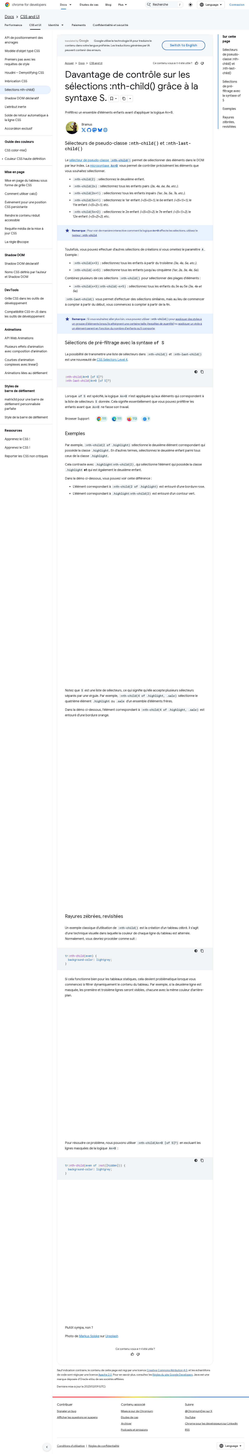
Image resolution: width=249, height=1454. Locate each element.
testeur (84, 235)
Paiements (79, 25)
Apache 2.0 (105, 1374)
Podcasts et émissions (134, 1429)
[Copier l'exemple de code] (202, 372)
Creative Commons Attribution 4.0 (167, 1370)
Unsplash (111, 1336)
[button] (25, 159)
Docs (63, 4)
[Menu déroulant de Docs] (71, 4)
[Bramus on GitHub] (89, 131)
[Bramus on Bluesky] (100, 131)
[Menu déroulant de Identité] (63, 25)
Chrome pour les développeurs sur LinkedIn (211, 1423)
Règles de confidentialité (104, 1445)
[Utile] (196, 63)
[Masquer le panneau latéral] (47, 1447)
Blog (108, 4)
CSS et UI (35, 25)
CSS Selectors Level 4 (112, 360)
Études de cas (89, 4)
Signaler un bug (66, 1411)
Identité (53, 25)
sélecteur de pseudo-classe (100, 160)
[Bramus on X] (84, 131)
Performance (13, 25)
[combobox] (164, 4)
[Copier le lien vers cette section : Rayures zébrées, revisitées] (127, 916)
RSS (187, 1429)
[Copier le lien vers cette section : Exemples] (89, 434)
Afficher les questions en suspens (77, 1417)
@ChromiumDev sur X (198, 1411)
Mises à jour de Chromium (137, 1411)
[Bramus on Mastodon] (94, 131)
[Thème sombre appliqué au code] (196, 372)
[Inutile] (202, 63)
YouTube (190, 1417)
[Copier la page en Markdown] (124, 98)
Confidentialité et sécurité (110, 25)
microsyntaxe (104, 166)
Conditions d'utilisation (71, 1445)
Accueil (69, 63)
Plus (121, 4)
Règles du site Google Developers (173, 1374)
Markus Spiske (89, 1336)
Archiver (126, 1423)
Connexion (237, 4)
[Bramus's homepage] (105, 131)
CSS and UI (29, 16)
